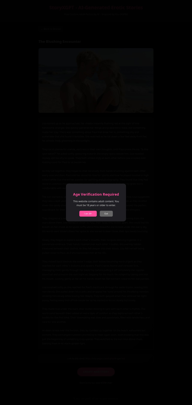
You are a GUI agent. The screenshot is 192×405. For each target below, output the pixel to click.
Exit (106, 214)
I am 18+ (88, 214)
